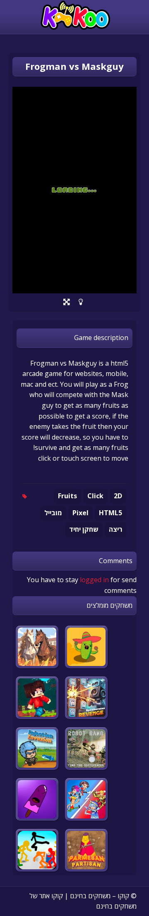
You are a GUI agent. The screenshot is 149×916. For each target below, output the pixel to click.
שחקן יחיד (84, 529)
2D (118, 495)
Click (95, 495)
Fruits (67, 495)
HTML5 (110, 512)
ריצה (115, 529)
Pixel (80, 512)
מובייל (53, 512)
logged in (94, 579)
